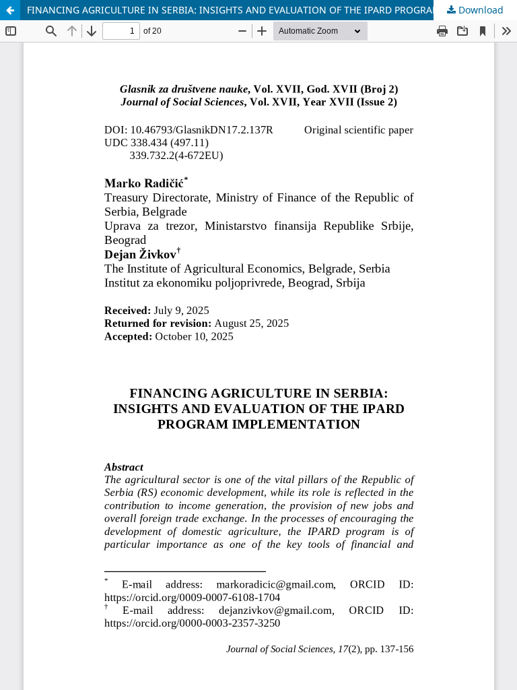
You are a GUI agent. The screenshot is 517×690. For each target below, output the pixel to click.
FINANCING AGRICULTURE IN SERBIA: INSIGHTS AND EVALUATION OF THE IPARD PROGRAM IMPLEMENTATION (272, 9)
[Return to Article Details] (10, 10)
